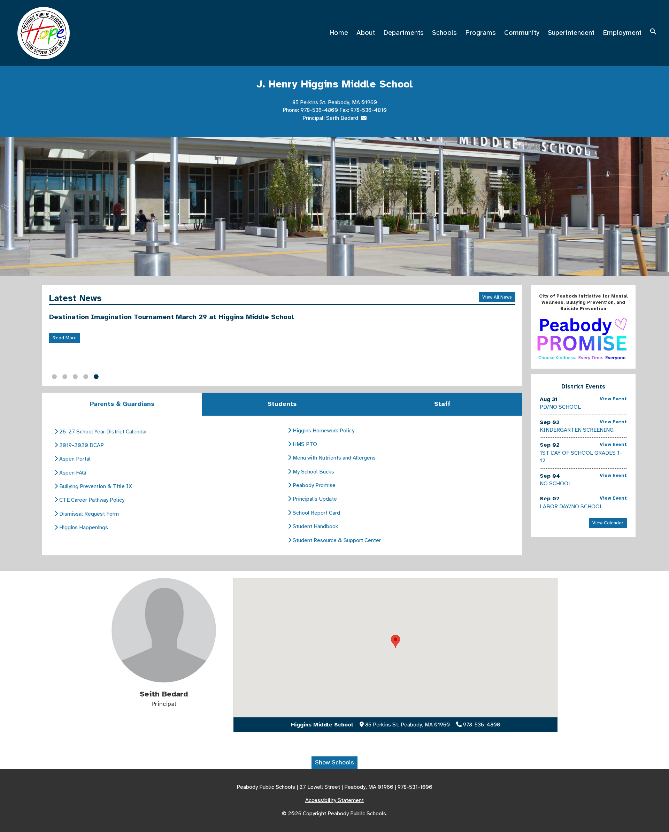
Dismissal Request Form (88, 513)
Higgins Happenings (83, 527)
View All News (497, 297)
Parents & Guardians (122, 404)
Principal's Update (314, 498)
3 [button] (75, 376)
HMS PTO (304, 444)
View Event (613, 399)
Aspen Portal (74, 458)
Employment (622, 32)
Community (521, 32)
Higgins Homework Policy (322, 430)
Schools (444, 32)
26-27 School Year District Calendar (102, 431)
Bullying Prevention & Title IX (95, 486)
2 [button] (64, 376)
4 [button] (85, 376)
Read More (65, 338)
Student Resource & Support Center (336, 540)
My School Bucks (312, 471)
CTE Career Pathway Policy (91, 499)
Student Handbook (314, 526)
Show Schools (334, 762)
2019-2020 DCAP (81, 445)
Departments (403, 32)
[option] (334, 206)
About (365, 32)
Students (282, 404)
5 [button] (96, 376)
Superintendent (571, 32)
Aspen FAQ (72, 472)
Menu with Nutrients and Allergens (333, 457)
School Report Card (315, 512)
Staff (442, 404)
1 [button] (54, 376)
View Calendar (607, 523)
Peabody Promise (313, 485)
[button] (653, 32)
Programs (480, 32)
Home (338, 32)
